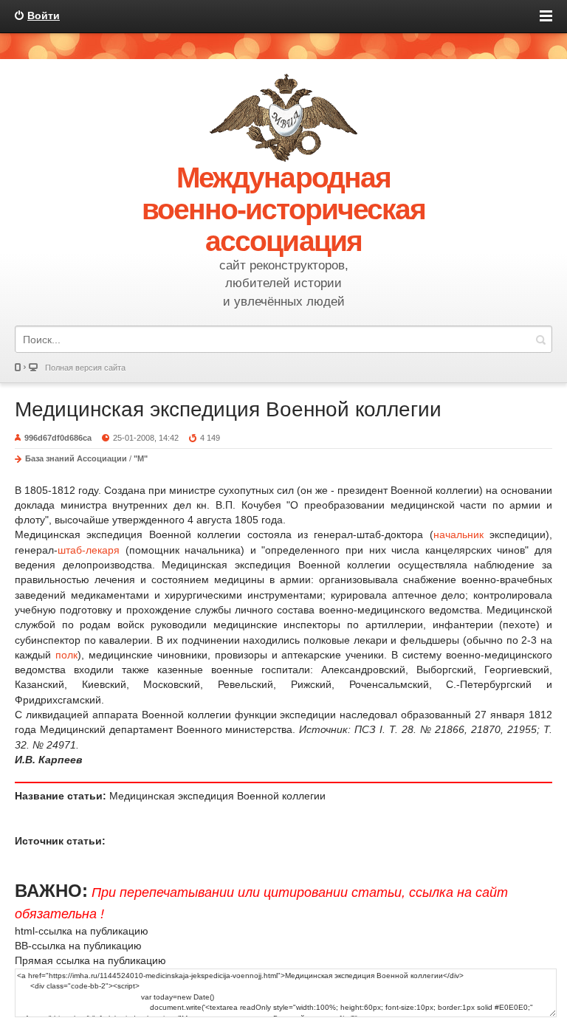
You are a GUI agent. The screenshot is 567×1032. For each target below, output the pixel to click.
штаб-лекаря (89, 550)
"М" (141, 458)
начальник (458, 534)
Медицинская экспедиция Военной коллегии (228, 409)
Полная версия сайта (85, 367)
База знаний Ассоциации (76, 458)
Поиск (540, 339)
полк (66, 655)
